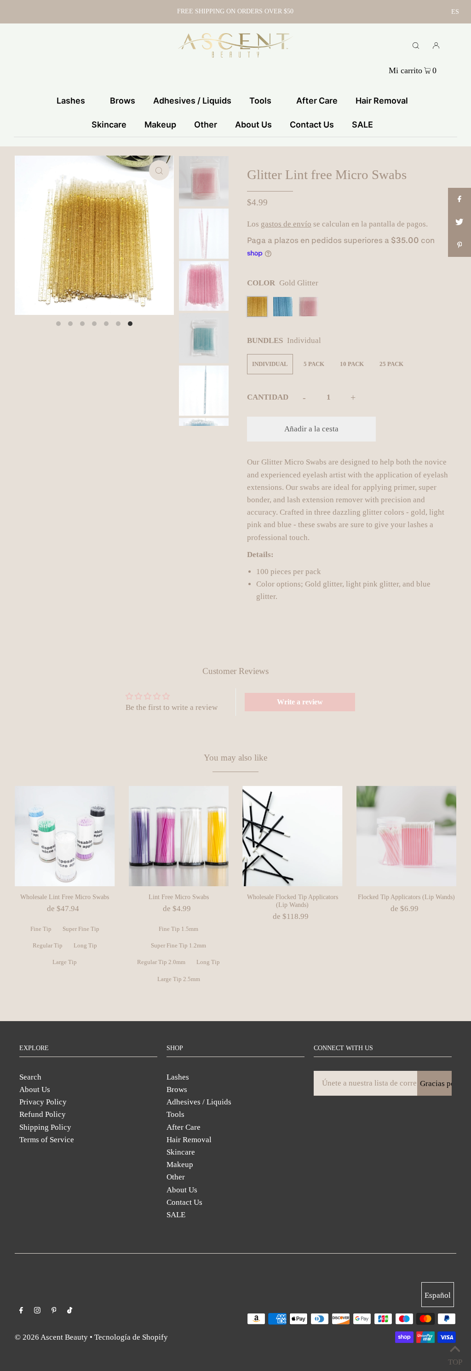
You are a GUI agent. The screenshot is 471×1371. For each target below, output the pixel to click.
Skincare (181, 1152)
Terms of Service (46, 1139)
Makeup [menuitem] (160, 124)
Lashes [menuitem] (71, 100)
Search (30, 1077)
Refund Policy (42, 1114)
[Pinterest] (54, 1311)
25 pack (391, 363)
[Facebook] (21, 1311)
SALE (176, 1214)
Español (438, 1295)
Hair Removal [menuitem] (382, 100)
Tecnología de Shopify (131, 1337)
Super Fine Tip (81, 928)
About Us (34, 1089)
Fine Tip (41, 928)
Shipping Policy (45, 1127)
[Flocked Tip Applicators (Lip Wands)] (406, 836)
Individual (270, 363)
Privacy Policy (43, 1102)
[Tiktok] (69, 1311)
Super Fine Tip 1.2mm (178, 945)
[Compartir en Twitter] (459, 222)
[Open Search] (416, 45)
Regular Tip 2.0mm (161, 962)
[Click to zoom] (159, 170)
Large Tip (64, 962)
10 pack (352, 363)
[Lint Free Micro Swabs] (179, 836)
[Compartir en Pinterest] (459, 245)
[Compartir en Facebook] (459, 199)
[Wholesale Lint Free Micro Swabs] (65, 836)
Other (176, 1177)
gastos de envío (286, 224)
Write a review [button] (300, 702)
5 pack (314, 363)
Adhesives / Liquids (199, 1102)
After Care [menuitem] (317, 100)
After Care (184, 1127)
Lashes (178, 1077)
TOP (455, 1360)
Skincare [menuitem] (109, 124)
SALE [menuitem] (362, 124)
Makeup (180, 1164)
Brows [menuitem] (122, 100)
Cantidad (267, 397)
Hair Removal (189, 1139)
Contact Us (184, 1202)
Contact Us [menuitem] (312, 124)
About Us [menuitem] (253, 124)
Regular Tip (48, 945)
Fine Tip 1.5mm (178, 928)
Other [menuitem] (205, 124)
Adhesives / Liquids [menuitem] (192, 100)
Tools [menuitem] (260, 100)
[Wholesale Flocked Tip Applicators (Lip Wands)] (292, 836)
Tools (175, 1114)
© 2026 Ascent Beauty (51, 1337)
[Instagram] (37, 1311)
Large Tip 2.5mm (178, 979)
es (455, 11)
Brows (177, 1089)
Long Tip (85, 945)
